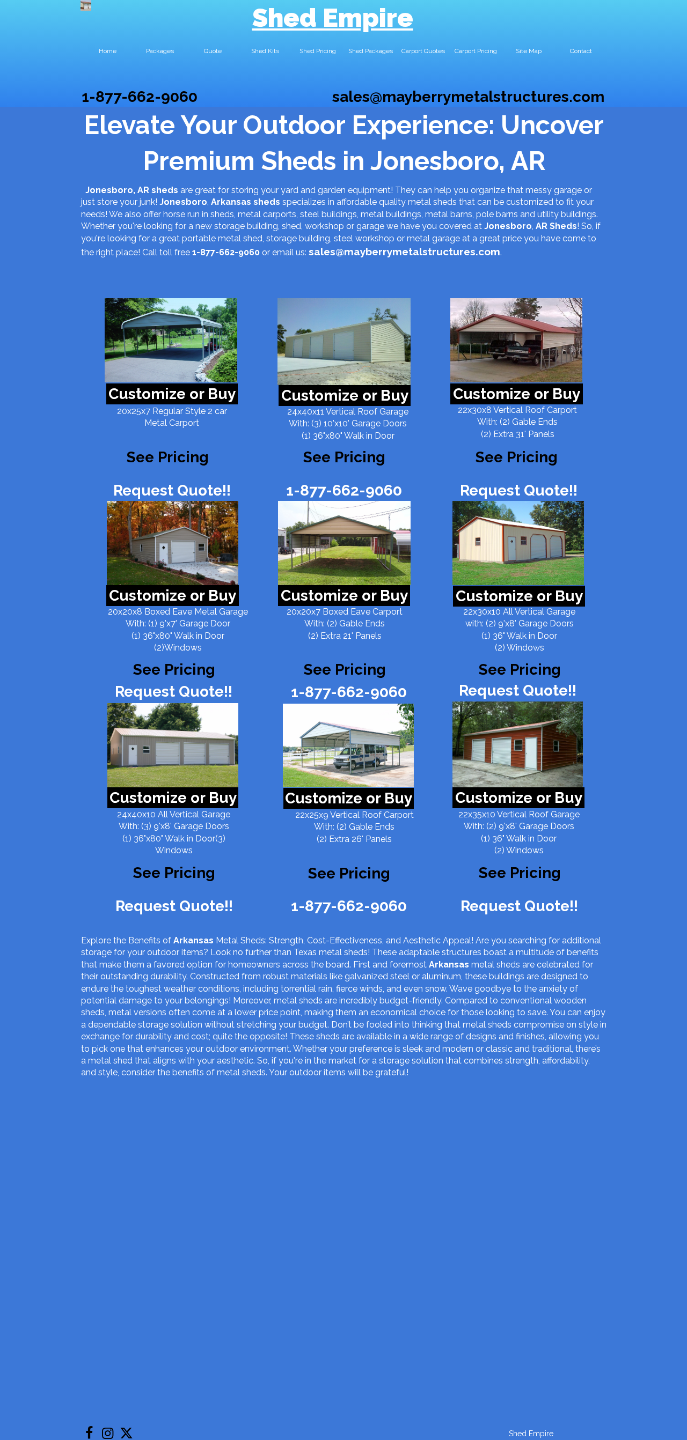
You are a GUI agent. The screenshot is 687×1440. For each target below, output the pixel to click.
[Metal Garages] (517, 744)
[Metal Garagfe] (172, 745)
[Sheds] (172, 543)
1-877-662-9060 (140, 97)
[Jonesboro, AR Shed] (171, 340)
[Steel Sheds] (518, 543)
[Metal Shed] (86, 5)
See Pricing (517, 457)
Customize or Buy (172, 394)
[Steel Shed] (516, 340)
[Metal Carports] (348, 745)
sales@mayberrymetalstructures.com (468, 97)
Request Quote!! (172, 490)
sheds (266, 202)
